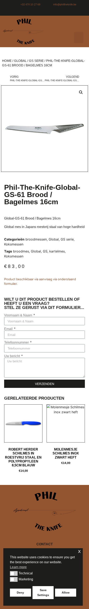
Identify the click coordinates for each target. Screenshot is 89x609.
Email (8, 329)
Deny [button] (20, 592)
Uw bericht (12, 356)
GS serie (36, 60)
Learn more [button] (18, 567)
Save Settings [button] (43, 592)
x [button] (79, 551)
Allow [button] (66, 592)
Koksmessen (13, 244)
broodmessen (36, 239)
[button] (78, 37)
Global (20, 60)
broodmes (21, 251)
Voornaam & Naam (18, 315)
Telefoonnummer (17, 342)
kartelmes (57, 251)
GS (45, 251)
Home (7, 60)
